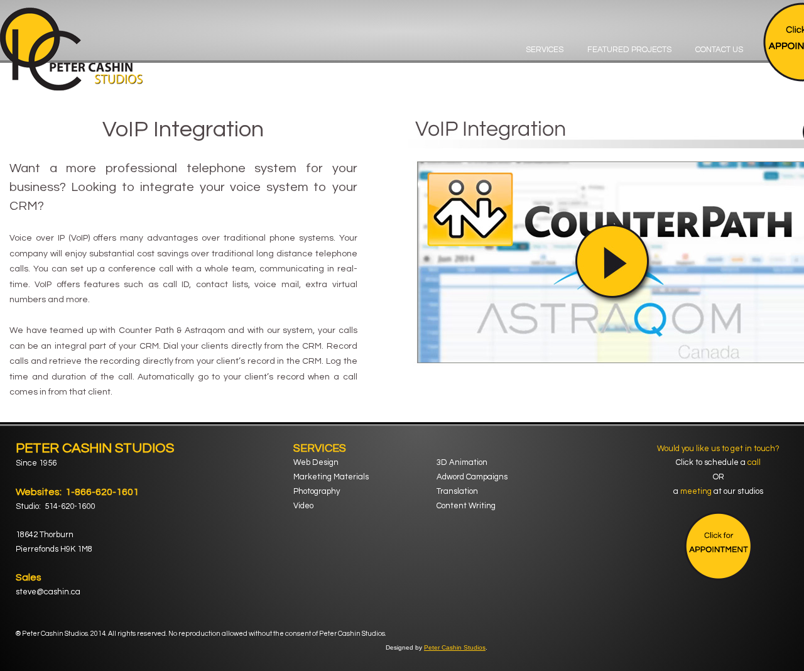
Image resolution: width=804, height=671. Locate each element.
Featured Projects (629, 49)
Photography (316, 491)
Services (544, 49)
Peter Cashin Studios (455, 647)
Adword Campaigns (472, 476)
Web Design (316, 462)
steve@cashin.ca (48, 591)
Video (303, 505)
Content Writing (466, 505)
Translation (457, 491)
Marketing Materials (331, 476)
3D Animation (462, 462)
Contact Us (719, 49)
